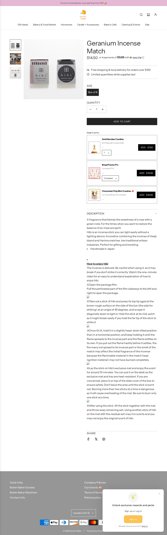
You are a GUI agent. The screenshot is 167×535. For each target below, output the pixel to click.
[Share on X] (96, 440)
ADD (147, 147)
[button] (26, 69)
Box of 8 (92, 92)
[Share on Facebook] (88, 440)
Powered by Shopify (95, 531)
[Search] (141, 14)
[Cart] (148, 14)
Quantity (93, 102)
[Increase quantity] (102, 109)
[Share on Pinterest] (103, 440)
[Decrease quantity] (90, 109)
